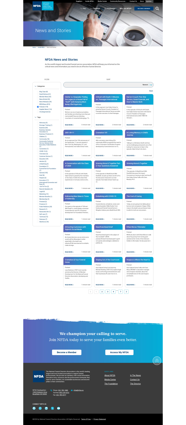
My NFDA (149, 1)
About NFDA (109, 375)
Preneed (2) (43, 201)
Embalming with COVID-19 (106, 196)
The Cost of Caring (134, 196)
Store (142, 1)
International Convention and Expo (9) (48, 183)
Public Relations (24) (45, 206)
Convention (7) (43, 149)
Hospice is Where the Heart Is (138, 260)
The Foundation (111, 384)
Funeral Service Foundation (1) (47, 169)
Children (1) (42, 136)
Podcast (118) (43, 107)
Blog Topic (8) (43, 91)
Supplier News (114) (45, 109)
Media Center (102, 1)
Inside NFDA (41, 47)
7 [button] (120, 292)
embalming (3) (43, 164)
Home (34, 47)
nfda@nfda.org (79, 390)
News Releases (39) (45, 101)
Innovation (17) (44, 180)
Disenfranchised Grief (104, 227)
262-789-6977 (61, 395)
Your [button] (95, 8)
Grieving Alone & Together (137, 163)
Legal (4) (42, 191)
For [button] (83, 8)
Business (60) (43, 127)
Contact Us (133, 1)
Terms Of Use (86, 419)
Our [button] (110, 8)
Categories (41, 86)
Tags (39, 117)
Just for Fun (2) (44, 186)
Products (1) (43, 204)
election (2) (42, 161)
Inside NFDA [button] (89, 1)
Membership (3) (44, 199)
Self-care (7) (43, 214)
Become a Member (144, 8)
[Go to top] (157, 360)
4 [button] (113, 292)
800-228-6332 (64, 393)
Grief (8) (41, 175)
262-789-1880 (63, 390)
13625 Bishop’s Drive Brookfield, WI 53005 (40, 393)
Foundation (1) (43, 166)
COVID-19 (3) (43, 151)
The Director (135, 384)
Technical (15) (43, 216)
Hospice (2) (42, 178)
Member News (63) (45, 96)
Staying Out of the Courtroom (107, 260)
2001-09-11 (69, 133)
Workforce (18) (44, 222)
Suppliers (79, 1)
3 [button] (107, 292)
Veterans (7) (43, 219)
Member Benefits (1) (45, 196)
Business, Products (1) (46, 134)
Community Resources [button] (118, 1)
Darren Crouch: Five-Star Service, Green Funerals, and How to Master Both (138, 99)
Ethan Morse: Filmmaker (136, 227)
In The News (135, 375)
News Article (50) (44, 99)
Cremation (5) (43, 154)
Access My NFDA (119, 352)
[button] (126, 8)
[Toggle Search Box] (157, 8)
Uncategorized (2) (44, 112)
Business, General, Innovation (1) (45, 130)
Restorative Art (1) (45, 211)
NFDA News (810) (44, 104)
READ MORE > (69, 125)
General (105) (43, 172)
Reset (151, 91)
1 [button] (96, 292)
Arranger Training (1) (45, 125)
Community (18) (44, 139)
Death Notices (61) (45, 94)
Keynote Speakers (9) (46, 189)
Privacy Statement (99, 419)
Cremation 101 (101, 133)
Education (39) (43, 159)
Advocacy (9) (43, 122)
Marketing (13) (43, 194)
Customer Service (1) (45, 156)
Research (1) (43, 209)
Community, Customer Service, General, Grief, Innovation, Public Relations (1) (47, 144)
